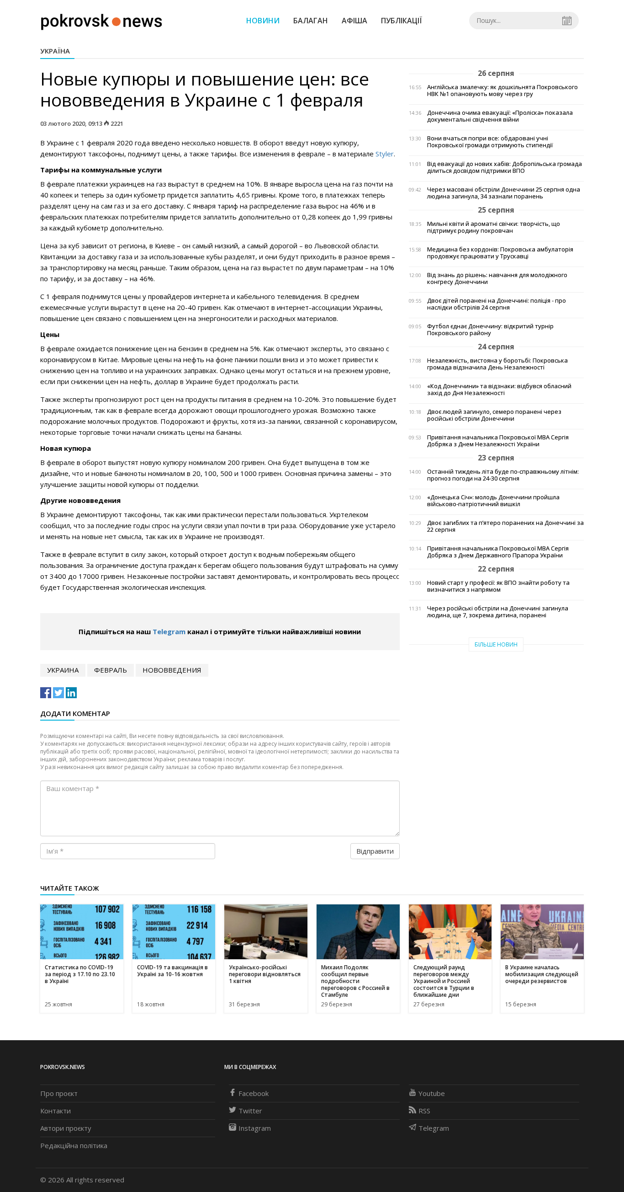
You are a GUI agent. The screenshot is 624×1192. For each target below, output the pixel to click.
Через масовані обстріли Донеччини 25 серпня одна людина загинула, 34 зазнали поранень (503, 193)
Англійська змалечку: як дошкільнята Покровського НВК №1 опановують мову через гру (502, 90)
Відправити (375, 850)
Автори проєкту (65, 1128)
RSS (424, 1110)
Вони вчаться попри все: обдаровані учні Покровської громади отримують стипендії (490, 142)
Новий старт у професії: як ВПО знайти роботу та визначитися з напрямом (498, 586)
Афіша (354, 21)
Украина (63, 669)
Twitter (250, 1110)
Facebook (253, 1093)
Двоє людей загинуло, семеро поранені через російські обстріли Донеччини (494, 415)
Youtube (431, 1093)
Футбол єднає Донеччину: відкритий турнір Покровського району (490, 330)
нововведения (172, 669)
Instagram (254, 1128)
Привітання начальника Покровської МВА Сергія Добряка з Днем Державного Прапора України (498, 552)
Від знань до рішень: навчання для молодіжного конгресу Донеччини (497, 278)
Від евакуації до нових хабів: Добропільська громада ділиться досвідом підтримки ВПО (504, 167)
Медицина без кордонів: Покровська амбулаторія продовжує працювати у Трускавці (500, 253)
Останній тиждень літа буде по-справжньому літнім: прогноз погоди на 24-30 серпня (503, 475)
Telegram (169, 631)
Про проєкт (59, 1093)
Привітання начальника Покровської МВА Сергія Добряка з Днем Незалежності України (498, 441)
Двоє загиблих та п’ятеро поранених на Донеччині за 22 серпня (505, 526)
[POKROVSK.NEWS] (101, 19)
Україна (55, 50)
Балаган (310, 21)
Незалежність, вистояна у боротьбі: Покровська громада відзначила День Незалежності (497, 364)
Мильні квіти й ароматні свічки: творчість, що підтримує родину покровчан (493, 227)
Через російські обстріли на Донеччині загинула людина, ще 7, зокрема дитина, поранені (497, 612)
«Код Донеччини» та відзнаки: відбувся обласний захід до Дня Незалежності (499, 389)
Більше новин (496, 644)
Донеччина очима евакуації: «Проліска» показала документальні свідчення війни (500, 116)
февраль (110, 669)
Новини (263, 21)
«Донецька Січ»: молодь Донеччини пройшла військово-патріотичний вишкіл (493, 501)
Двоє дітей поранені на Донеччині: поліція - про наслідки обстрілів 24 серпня (496, 304)
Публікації (401, 21)
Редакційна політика (73, 1145)
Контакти (55, 1110)
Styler (384, 153)
